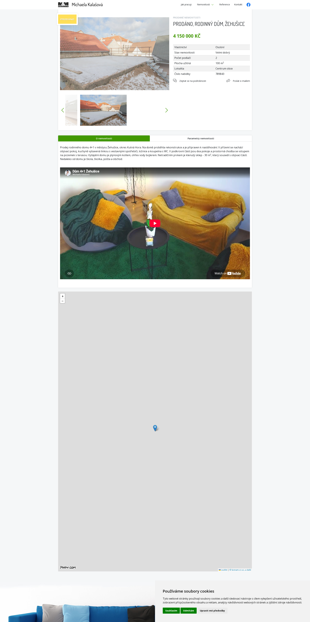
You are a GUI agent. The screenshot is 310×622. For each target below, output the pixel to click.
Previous (62, 110)
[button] (155, 428)
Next (166, 110)
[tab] (104, 138)
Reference (224, 4)
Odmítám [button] (188, 610)
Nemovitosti (203, 4)
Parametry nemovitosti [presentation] (201, 138)
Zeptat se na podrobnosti (192, 80)
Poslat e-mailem (241, 80)
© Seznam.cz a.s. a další (240, 570)
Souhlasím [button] (171, 610)
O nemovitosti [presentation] (104, 138)
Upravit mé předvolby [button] (212, 610)
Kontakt (238, 4)
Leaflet (224, 570)
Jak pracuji (186, 4)
